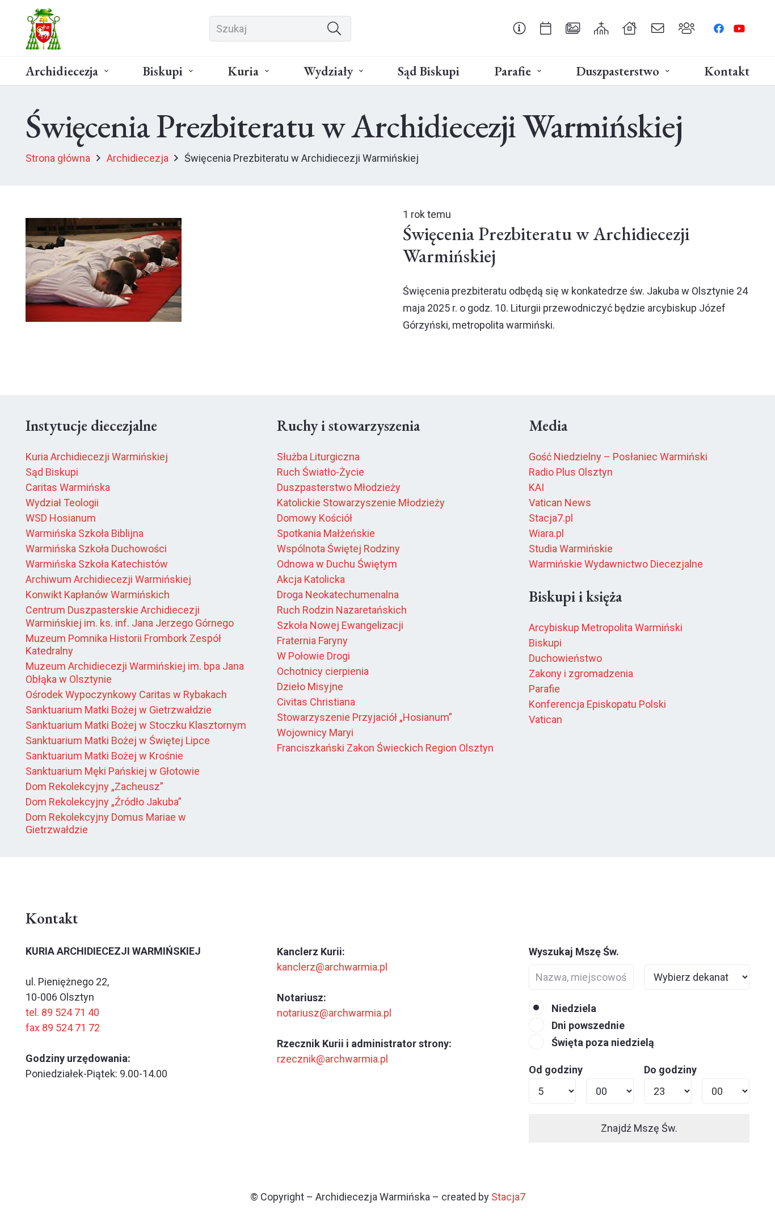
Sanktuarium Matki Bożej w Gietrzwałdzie (119, 710)
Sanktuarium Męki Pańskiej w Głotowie (113, 771)
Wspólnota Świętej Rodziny (338, 549)
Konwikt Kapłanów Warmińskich (98, 595)
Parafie (544, 689)
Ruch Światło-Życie (320, 472)
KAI (536, 487)
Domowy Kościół (314, 518)
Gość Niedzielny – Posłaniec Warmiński (618, 457)
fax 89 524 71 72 (63, 1028)
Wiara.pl (546, 533)
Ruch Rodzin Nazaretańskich (342, 610)
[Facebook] (719, 28)
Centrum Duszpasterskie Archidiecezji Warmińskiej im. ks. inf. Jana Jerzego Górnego (130, 616)
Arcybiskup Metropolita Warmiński (606, 627)
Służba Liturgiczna (318, 457)
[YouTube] (739, 28)
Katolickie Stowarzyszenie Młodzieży (361, 503)
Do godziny (670, 1070)
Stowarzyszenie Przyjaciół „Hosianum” (364, 717)
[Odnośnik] (519, 27)
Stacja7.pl (551, 518)
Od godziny (556, 1070)
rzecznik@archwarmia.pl (332, 1059)
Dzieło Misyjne (310, 686)
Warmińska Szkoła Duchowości (96, 549)
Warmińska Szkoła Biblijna (85, 533)
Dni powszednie (587, 1025)
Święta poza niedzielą (601, 1042)
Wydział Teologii (62, 503)
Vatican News (560, 503)
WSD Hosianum (61, 518)
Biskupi (545, 643)
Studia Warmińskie (571, 549)
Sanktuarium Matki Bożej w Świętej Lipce (118, 740)
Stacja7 (508, 1197)
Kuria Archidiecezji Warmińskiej (97, 457)
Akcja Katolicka (311, 579)
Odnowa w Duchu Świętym (337, 564)
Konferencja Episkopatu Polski (597, 704)
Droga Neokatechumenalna (338, 595)
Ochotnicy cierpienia (323, 671)
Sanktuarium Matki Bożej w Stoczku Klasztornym (136, 725)
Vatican (545, 719)
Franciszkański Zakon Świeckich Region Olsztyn (385, 748)
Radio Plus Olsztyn (571, 472)
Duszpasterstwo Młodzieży (339, 487)
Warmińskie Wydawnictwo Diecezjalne (616, 564)
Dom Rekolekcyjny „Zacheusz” (94, 786)
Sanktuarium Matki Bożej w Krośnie (104, 756)
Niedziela (572, 1008)
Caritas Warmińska (68, 487)
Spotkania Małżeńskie (326, 533)
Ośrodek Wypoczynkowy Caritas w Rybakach (126, 694)
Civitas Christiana (316, 702)
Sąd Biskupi (52, 472)
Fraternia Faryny (312, 640)
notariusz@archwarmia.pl (334, 1013)
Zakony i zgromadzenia (581, 673)
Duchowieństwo (565, 658)
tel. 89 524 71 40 (62, 1012)
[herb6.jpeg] (44, 28)
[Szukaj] (334, 28)
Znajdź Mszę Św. (639, 1128)
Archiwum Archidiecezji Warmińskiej (108, 579)
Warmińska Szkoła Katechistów (97, 564)
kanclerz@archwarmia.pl (332, 967)
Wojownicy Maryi (315, 732)
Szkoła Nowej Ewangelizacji (340, 625)
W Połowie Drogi (313, 656)
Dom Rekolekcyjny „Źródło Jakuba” (104, 802)
